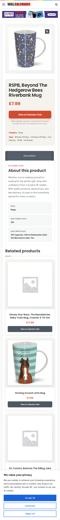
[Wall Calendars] (19, 4)
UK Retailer (28, 140)
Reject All (30, 513)
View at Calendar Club (30, 114)
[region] (30, 495)
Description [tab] (30, 155)
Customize (30, 505)
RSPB (19, 140)
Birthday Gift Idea (22, 137)
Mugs (20, 132)
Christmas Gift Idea (38, 137)
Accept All (30, 498)
